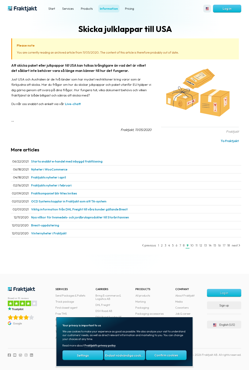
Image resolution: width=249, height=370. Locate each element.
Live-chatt (73, 104)
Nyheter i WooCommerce (49, 169)
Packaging (142, 307)
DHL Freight (103, 305)
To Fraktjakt (230, 141)
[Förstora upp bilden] (200, 126)
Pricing (129, 9)
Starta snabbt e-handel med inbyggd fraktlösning (67, 161)
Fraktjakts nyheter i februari (51, 185)
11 (196, 245)
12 (200, 245)
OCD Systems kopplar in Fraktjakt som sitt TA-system (68, 201)
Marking (140, 301)
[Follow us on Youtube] (14, 355)
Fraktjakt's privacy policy (100, 345)
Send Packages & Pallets (70, 295)
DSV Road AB (104, 311)
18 (228, 245)
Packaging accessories (149, 313)
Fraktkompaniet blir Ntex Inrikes (54, 193)
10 (192, 245)
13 (205, 245)
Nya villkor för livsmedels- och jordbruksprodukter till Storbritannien (80, 217)
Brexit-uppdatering (45, 225)
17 (224, 245)
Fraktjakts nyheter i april (48, 177)
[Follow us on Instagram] (26, 355)
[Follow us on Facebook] (9, 355)
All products (142, 295)
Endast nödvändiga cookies (125, 355)
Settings (83, 355)
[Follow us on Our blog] (20, 355)
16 (219, 245)
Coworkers (182, 307)
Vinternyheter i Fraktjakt (49, 233)
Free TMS (61, 313)
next (235, 245)
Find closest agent (66, 307)
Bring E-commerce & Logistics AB (108, 297)
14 (210, 245)
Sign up (224, 305)
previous (150, 245)
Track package (64, 301)
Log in (227, 9)
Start (51, 9)
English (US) (227, 325)
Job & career (183, 313)
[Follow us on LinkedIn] (31, 355)
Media (179, 301)
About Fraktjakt (185, 295)
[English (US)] (207, 8)
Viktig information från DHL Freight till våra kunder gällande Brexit (79, 209)
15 (214, 245)
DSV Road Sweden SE (109, 317)
